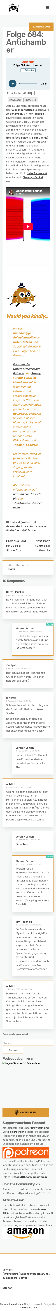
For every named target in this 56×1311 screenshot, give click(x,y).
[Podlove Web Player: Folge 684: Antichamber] (28, 74)
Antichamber (14, 113)
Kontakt (7, 1269)
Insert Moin (17, 1304)
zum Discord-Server (14, 1277)
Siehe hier (22, 844)
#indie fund (13, 530)
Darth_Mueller (15, 592)
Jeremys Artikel (33, 177)
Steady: (36, 373)
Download (15, 99)
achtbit (10, 784)
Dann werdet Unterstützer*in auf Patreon (26, 369)
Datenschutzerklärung (34, 1273)
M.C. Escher (19, 145)
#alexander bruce (17, 526)
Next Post (43, 541)
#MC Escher (29, 530)
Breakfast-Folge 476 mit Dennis (27, 137)
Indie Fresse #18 (37, 173)
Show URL (31, 99)
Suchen (7, 1287)
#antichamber (38, 526)
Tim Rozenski (24, 921)
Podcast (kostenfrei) (23, 522)
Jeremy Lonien (25, 747)
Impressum (11, 1273)
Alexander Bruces (23, 109)
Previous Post (16, 541)
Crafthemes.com (28, 1307)
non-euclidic (36, 113)
